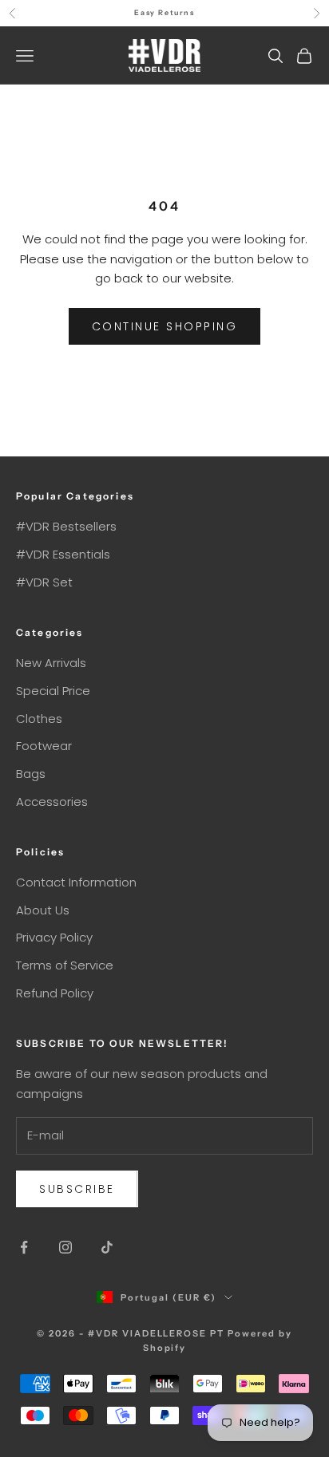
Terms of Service (64, 965)
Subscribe (77, 1189)
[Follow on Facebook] (24, 1247)
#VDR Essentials (63, 554)
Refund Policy (54, 993)
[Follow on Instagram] (65, 1247)
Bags (31, 773)
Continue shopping (165, 326)
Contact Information (76, 882)
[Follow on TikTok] (107, 1247)
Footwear (44, 745)
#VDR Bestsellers (66, 526)
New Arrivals (51, 662)
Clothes (39, 718)
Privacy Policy (54, 937)
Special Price (53, 690)
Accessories (52, 801)
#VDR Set (44, 582)
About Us (42, 910)
